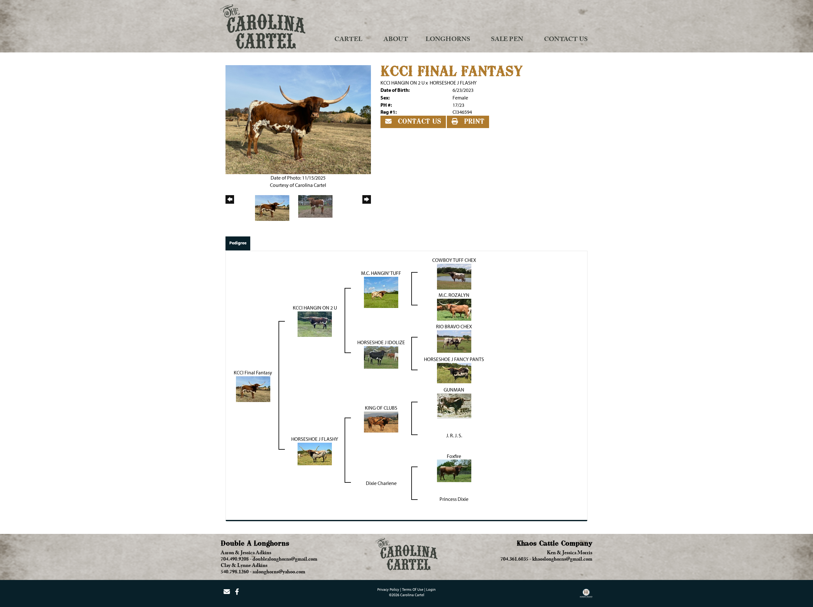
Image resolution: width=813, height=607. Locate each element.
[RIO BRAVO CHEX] (454, 341)
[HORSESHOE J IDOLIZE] (381, 356)
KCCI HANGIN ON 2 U (402, 82)
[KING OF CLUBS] (381, 421)
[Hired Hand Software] (586, 596)
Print (473, 122)
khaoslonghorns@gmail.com (562, 560)
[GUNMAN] (454, 405)
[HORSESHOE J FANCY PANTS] (454, 372)
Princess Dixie (454, 499)
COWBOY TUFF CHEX (454, 260)
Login (431, 589)
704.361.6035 (514, 560)
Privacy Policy (388, 589)
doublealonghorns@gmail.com (284, 560)
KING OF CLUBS (381, 408)
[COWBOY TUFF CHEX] (454, 276)
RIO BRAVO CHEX (454, 326)
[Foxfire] (454, 470)
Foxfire (454, 456)
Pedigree (237, 243)
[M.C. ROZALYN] (454, 309)
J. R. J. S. (454, 435)
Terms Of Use (412, 589)
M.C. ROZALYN (454, 295)
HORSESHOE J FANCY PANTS (454, 359)
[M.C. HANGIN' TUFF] (381, 292)
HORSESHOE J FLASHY (453, 82)
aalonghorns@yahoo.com (278, 572)
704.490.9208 (235, 560)
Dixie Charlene (381, 483)
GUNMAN (454, 389)
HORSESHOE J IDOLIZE (381, 342)
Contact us (418, 122)
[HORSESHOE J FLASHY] (315, 453)
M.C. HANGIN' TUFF (381, 273)
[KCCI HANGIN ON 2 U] (315, 323)
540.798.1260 (235, 572)
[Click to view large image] (298, 119)
